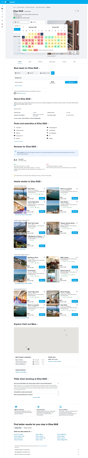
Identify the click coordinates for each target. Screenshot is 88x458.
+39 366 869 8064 (17, 16)
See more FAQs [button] (36, 397)
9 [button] (32, 37)
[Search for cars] (2, 11)
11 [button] (38, 37)
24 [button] (35, 43)
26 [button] (41, 43)
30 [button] (32, 46)
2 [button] (32, 34)
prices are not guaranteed (42, 445)
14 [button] (26, 40)
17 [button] (35, 40)
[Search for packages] (2, 14)
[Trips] (2, 20)
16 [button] (32, 40)
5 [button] (49, 37)
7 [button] (26, 37)
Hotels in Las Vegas (18, 434)
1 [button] (29, 34)
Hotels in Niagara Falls (62, 439)
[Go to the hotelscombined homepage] (10, 2)
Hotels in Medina (61, 436)
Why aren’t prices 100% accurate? (22, 454)
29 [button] (29, 46)
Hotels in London (61, 438)
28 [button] (26, 46)
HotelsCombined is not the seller (22, 449)
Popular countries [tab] (28, 427)
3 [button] (35, 34)
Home (14, 7)
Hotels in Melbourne (61, 434)
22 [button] (29, 43)
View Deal (42, 198)
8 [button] (29, 37)
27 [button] (23, 46)
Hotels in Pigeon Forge (19, 436)
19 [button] (41, 40)
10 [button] (35, 37)
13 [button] (23, 40)
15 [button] (29, 40)
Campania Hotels (29, 7)
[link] (23, 214)
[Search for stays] (2, 8)
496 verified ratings (25, 18)
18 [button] (38, 40)
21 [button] (26, 43)
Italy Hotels (19, 7)
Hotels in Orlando (39, 436)
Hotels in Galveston (18, 439)
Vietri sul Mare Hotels (39, 7)
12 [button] (41, 37)
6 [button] (23, 37)
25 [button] (38, 43)
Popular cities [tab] (18, 427)
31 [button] (64, 46)
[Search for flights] (2, 6)
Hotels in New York (18, 438)
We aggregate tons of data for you (22, 452)
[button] (2, 2)
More (15, 105)
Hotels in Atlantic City (40, 438)
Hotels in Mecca (39, 434)
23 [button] (32, 43)
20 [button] (23, 43)
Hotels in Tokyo (39, 439)
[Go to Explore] (2, 17)
